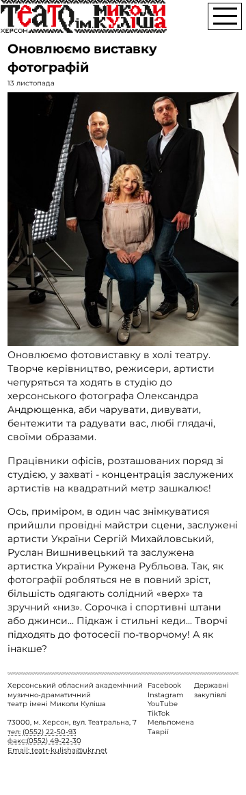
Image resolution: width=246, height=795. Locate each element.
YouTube (163, 704)
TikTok (158, 713)
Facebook (164, 685)
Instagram (166, 695)
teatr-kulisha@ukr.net (69, 750)
